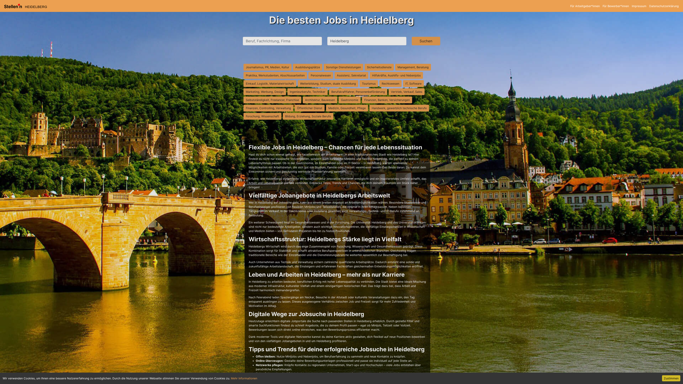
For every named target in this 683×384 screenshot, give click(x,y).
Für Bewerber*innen (616, 6)
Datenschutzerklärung (664, 6)
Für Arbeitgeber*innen (585, 6)
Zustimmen (671, 378)
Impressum (639, 6)
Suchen (426, 41)
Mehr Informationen (244, 378)
